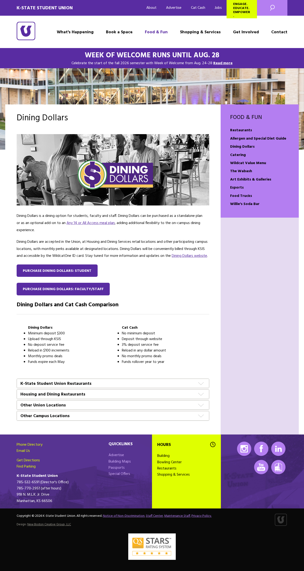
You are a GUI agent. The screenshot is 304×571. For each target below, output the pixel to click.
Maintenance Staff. (177, 516)
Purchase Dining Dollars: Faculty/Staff (63, 289)
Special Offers (119, 474)
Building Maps (120, 462)
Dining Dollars (242, 147)
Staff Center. (154, 516)
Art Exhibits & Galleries (250, 179)
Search (272, 8)
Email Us (23, 451)
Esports (237, 188)
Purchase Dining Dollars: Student (57, 271)
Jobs (218, 8)
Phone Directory (30, 445)
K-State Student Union (45, 8)
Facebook (261, 449)
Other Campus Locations (45, 416)
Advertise (173, 8)
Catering (238, 155)
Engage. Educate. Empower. (241, 9)
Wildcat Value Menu (248, 163)
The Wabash (241, 171)
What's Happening (75, 32)
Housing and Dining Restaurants (52, 394)
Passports (117, 468)
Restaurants (241, 130)
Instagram (244, 449)
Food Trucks (241, 196)
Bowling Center (169, 462)
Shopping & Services (200, 32)
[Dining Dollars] (113, 169)
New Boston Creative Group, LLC (49, 524)
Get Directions (28, 460)
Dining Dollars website (189, 256)
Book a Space (119, 32)
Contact (279, 32)
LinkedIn (278, 449)
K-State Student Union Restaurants (55, 384)
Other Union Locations (43, 405)
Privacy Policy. (201, 516)
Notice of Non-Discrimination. (124, 516)
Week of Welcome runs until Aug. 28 (152, 55)
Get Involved (246, 32)
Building (163, 456)
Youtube (261, 467)
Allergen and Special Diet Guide (258, 139)
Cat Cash (198, 8)
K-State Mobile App (278, 467)
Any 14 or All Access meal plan (90, 223)
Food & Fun (156, 32)
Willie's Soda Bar (245, 204)
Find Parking (26, 467)
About (151, 8)
